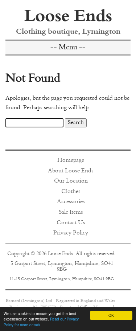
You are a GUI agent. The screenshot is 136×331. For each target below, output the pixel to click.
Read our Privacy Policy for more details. (41, 321)
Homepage (70, 160)
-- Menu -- (68, 48)
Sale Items (71, 212)
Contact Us (71, 223)
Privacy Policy (70, 233)
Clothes (71, 192)
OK (111, 315)
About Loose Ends (71, 171)
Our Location (71, 181)
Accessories (71, 202)
